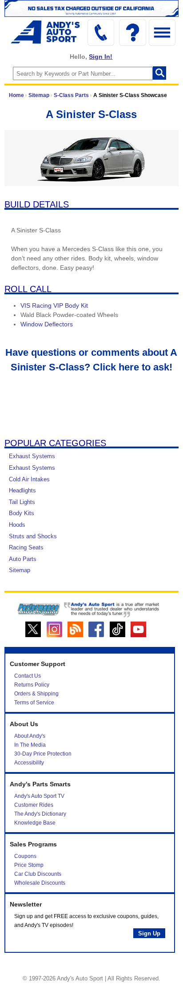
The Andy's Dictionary (40, 814)
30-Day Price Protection (43, 754)
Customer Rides (33, 805)
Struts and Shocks (33, 536)
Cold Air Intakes (29, 479)
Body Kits (21, 513)
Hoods (17, 524)
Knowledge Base (35, 823)
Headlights (22, 490)
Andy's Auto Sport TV (39, 796)
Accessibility (29, 763)
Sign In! (100, 56)
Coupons (25, 856)
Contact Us (27, 676)
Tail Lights (22, 502)
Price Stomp (29, 865)
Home (16, 95)
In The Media (30, 745)
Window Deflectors (46, 324)
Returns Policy (31, 685)
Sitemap (38, 95)
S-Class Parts (71, 95)
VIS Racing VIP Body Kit (54, 305)
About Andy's (29, 736)
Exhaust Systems (32, 456)
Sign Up (149, 933)
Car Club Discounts (37, 874)
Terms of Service (34, 702)
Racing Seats (26, 547)
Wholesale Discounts (39, 883)
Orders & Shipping (36, 694)
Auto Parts (22, 559)
